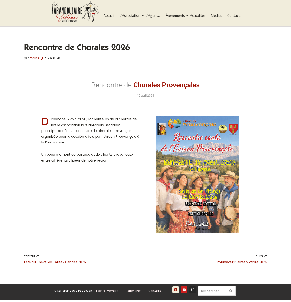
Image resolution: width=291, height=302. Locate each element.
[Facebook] (175, 289)
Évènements (175, 15)
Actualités (198, 15)
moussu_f (36, 58)
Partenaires (133, 291)
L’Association (130, 15)
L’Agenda (153, 15)
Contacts (234, 15)
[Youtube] (184, 289)
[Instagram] (192, 289)
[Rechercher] (231, 291)
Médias (216, 15)
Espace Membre (107, 291)
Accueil (109, 15)
